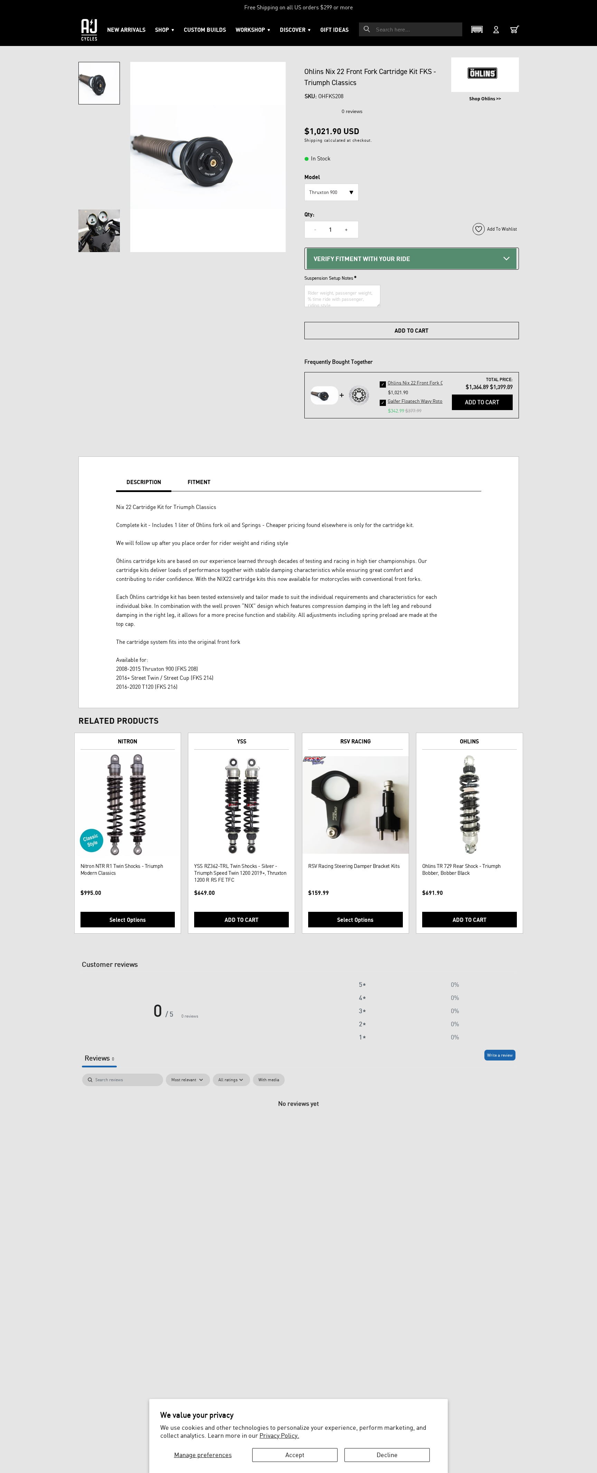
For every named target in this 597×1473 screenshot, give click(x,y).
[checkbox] (269, 1080)
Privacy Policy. (279, 1435)
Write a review (500, 1055)
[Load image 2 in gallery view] (99, 231)
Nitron (127, 741)
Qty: (309, 214)
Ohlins (469, 741)
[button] (253, 30)
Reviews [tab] (99, 1058)
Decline (387, 1454)
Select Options (128, 919)
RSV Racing (355, 741)
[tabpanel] (298, 1126)
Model (312, 177)
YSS (241, 741)
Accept (294, 1454)
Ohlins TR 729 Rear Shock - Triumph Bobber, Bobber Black (461, 869)
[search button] (367, 29)
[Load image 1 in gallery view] (99, 83)
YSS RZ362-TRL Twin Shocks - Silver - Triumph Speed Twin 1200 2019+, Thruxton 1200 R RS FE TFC (240, 873)
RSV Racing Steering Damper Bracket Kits (353, 866)
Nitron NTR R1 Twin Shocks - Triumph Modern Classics (121, 869)
